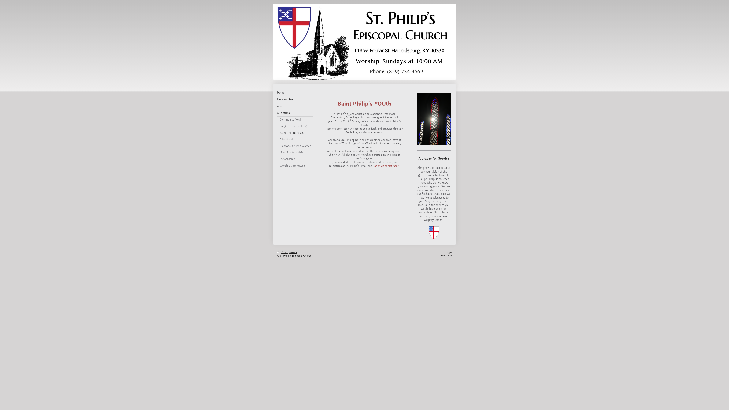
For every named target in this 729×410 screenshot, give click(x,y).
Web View (446, 256)
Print (284, 252)
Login (449, 252)
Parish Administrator (386, 166)
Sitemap (293, 252)
